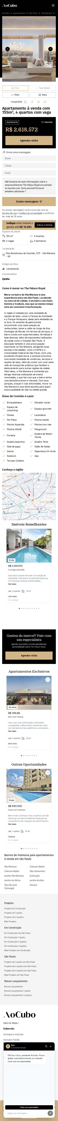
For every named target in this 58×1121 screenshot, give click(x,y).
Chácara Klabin (37, 866)
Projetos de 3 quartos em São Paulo (20, 970)
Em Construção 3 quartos (15, 946)
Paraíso (33, 885)
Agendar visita (29, 140)
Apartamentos (19, 13)
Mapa (44, 95)
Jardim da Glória (12, 880)
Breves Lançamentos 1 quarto (17, 991)
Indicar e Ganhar (45, 225)
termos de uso (9, 213)
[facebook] (32, 102)
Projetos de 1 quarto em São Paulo (19, 962)
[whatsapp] (25, 102)
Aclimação (35, 876)
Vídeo (16, 95)
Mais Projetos (10, 921)
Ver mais (12, 584)
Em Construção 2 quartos (15, 942)
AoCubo (5, 13)
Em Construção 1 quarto (14, 937)
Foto (17, 88)
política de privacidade (30, 213)
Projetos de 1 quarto (13, 913)
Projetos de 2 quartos (14, 917)
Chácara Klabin (11, 871)
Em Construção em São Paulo (17, 933)
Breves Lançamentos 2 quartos (18, 995)
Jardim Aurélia (37, 880)
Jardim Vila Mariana (14, 876)
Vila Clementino (37, 871)
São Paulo (33, 13)
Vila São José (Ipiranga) (10, 887)
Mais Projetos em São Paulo (16, 975)
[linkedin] (38, 102)
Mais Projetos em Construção (17, 950)
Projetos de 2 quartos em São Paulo (20, 966)
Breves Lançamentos (13, 986)
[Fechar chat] (50, 1046)
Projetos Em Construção (15, 908)
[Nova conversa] (46, 1046)
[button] (19, 608)
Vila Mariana (46, 13)
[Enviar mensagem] (50, 1113)
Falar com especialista (29, 1107)
